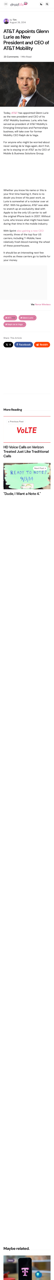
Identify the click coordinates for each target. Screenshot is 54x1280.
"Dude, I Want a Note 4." (22, 493)
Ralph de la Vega (15, 324)
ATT (11, 318)
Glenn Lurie (29, 318)
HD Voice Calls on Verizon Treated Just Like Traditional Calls (26, 451)
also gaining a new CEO (30, 230)
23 (11, 56)
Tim (15, 19)
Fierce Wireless (43, 304)
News (10, 1260)
